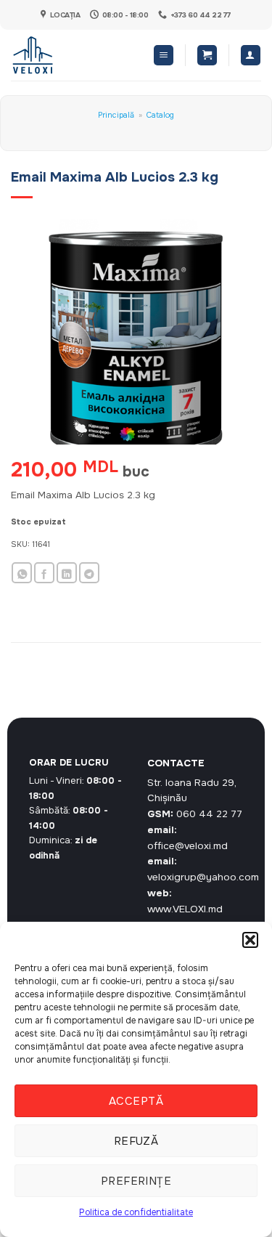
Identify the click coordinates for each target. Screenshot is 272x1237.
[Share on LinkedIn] (67, 572)
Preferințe (136, 1181)
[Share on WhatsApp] (22, 572)
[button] (250, 940)
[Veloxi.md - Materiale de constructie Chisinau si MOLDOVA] (58, 55)
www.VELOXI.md (185, 909)
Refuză (136, 1141)
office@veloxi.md (187, 846)
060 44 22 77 (209, 814)
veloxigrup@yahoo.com (203, 877)
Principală (116, 115)
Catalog (160, 115)
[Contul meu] (250, 55)
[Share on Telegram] (89, 572)
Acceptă (136, 1101)
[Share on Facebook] (44, 572)
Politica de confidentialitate (136, 1212)
